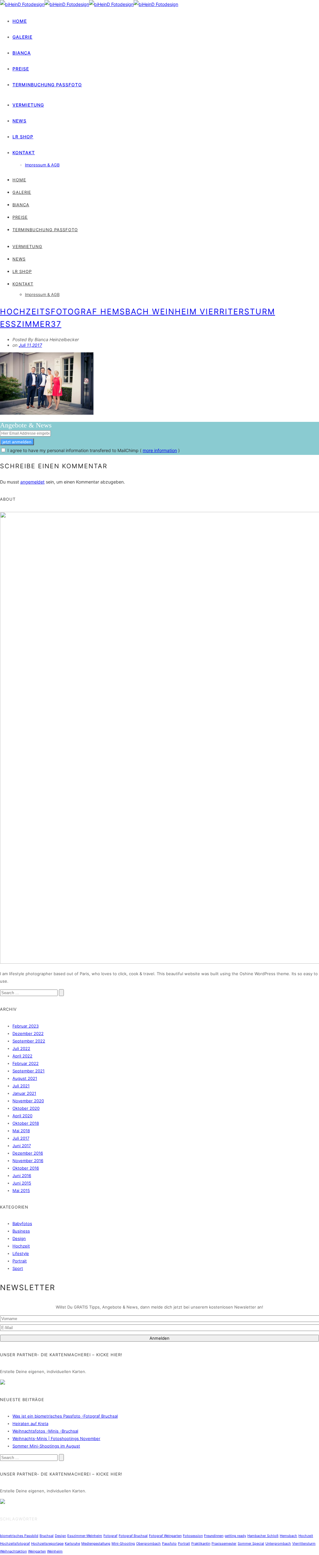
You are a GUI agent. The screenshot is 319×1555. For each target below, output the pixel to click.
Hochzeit (21, 1245)
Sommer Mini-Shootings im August (46, 1445)
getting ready (235, 1536)
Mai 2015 (21, 1190)
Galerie (22, 37)
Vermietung (28, 104)
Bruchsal (47, 1536)
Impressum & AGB (42, 164)
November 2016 (27, 1160)
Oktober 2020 (26, 1108)
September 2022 (28, 1040)
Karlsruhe (72, 1543)
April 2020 (22, 1115)
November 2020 (28, 1100)
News (19, 120)
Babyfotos (22, 1223)
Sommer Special (251, 1543)
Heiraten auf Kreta (30, 1423)
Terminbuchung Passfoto (47, 84)
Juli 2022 (21, 1048)
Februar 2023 (25, 1025)
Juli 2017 (20, 1138)
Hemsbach (288, 1536)
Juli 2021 (21, 1085)
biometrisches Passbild (19, 1536)
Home (19, 21)
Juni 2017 (21, 1145)
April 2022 (22, 1055)
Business (21, 1230)
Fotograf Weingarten (165, 1536)
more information (160, 450)
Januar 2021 (24, 1093)
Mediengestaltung (95, 1543)
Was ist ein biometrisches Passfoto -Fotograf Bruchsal (65, 1416)
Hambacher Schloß (263, 1536)
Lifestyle (20, 1253)
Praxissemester (224, 1543)
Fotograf (110, 1536)
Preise (20, 68)
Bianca (21, 52)
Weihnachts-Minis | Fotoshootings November (56, 1438)
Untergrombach (278, 1543)
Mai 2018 (21, 1130)
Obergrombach (148, 1543)
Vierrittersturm (304, 1543)
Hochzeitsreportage (47, 1543)
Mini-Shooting (123, 1543)
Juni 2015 (21, 1183)
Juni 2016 (21, 1175)
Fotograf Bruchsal (133, 1536)
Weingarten (37, 1551)
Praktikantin (200, 1543)
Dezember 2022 (28, 1033)
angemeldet (32, 481)
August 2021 (24, 1078)
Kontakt (23, 152)
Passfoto (169, 1543)
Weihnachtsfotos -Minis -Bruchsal (45, 1431)
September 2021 (28, 1070)
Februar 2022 (25, 1063)
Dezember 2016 (27, 1153)
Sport (17, 1268)
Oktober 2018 (25, 1123)
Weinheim (55, 1551)
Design (19, 1238)
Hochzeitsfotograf (15, 1543)
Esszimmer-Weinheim (84, 1536)
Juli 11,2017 (30, 345)
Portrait (19, 1260)
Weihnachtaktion (13, 1551)
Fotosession (193, 1536)
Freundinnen (213, 1536)
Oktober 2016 (25, 1168)
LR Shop (22, 136)
